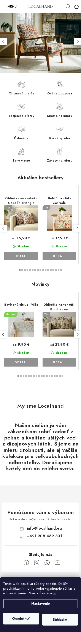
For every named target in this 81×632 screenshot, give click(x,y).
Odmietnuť (21, 618)
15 (58, 270)
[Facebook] (26, 562)
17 (62, 376)
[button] (3, 41)
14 (56, 270)
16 (61, 270)
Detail (21, 256)
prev (3, 228)
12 (51, 270)
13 (53, 270)
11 (48, 270)
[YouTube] (57, 562)
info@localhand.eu (44, 528)
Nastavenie (40, 603)
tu (54, 593)
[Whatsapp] (47, 562)
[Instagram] (36, 562)
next (77, 228)
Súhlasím (60, 619)
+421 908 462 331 (44, 536)
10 (45, 270)
